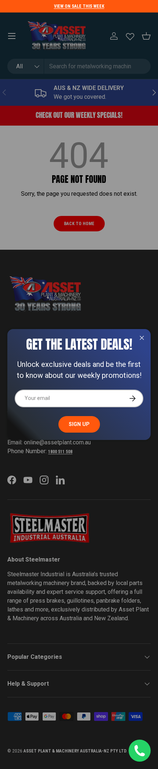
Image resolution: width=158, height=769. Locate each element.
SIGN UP (79, 424)
